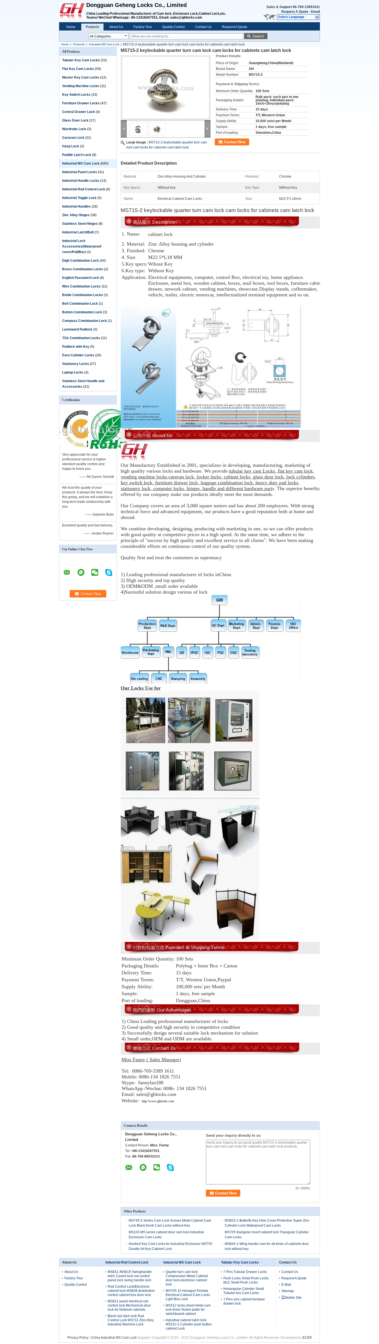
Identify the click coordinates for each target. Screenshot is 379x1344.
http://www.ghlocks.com (158, 1101)
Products (92, 27)
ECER (307, 1338)
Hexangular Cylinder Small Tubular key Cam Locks (243, 1291)
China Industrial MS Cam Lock (114, 1338)
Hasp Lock (70, 146)
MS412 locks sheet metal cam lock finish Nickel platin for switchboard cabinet (188, 1309)
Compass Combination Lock (84, 321)
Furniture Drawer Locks (81, 103)
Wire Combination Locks (81, 286)
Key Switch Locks (76, 95)
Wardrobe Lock (74, 129)
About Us (116, 27)
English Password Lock (80, 278)
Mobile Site (293, 1298)
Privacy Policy (78, 1338)
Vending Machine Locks (80, 86)
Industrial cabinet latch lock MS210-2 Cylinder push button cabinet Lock (189, 1324)
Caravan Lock (73, 138)
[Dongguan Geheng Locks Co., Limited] (317, 17)
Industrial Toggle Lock (79, 198)
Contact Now (235, 142)
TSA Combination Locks (81, 338)
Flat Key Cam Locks (78, 69)
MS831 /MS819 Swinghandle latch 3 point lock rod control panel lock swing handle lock (130, 1276)
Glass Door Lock (75, 120)
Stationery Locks (75, 364)
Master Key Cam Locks (80, 77)
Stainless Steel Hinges (80, 224)
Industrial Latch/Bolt (78, 232)
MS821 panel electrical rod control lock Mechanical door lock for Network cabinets (129, 1305)
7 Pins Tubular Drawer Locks (245, 1272)
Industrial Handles (76, 206)
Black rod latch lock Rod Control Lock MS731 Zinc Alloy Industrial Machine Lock (131, 1320)
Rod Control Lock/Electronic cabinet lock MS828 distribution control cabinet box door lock (131, 1291)
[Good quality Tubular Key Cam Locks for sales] (81, 450)
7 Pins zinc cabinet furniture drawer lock (244, 1301)
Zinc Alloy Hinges (76, 215)
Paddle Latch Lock (76, 155)
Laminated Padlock (77, 329)
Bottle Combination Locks (82, 295)
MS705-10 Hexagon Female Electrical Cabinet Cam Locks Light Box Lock (188, 1295)
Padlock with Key (75, 347)
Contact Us (203, 27)
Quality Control (173, 27)
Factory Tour (142, 27)
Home (70, 27)
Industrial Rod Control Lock (83, 189)
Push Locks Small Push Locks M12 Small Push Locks (246, 1280)
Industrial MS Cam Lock (104, 44)
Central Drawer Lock (78, 112)
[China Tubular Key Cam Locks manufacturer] (72, 11)
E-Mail (286, 1285)
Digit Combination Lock (80, 261)
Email (315, 12)
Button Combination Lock (82, 312)
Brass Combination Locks (82, 269)
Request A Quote (294, 12)
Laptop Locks (73, 372)
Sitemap (287, 1291)
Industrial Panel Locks (79, 172)
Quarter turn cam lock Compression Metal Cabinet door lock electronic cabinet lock (187, 1278)
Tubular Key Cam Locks (81, 60)
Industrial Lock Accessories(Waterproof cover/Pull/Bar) (81, 246)
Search (258, 36)
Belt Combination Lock (80, 304)
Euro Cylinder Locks (78, 355)
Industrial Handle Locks (80, 181)
